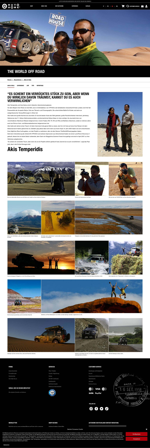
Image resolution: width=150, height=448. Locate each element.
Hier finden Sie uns (13, 378)
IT (103, 6)
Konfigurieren (136, 434)
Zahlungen (91, 381)
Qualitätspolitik (52, 381)
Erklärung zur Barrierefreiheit (55, 386)
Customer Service (93, 384)
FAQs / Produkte (52, 371)
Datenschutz (6, 444)
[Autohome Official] (11, 6)
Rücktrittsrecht (92, 378)
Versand (90, 373)
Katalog (50, 376)
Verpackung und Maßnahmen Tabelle (96, 376)
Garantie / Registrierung (54, 373)
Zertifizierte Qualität (53, 384)
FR (108, 6)
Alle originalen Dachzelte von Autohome (17, 392)
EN (117, 6)
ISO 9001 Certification (54, 378)
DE (112, 6)
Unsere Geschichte (13, 371)
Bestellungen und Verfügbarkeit (95, 371)
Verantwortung (12, 376)
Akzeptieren (136, 439)
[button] (146, 429)
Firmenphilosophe (12, 373)
